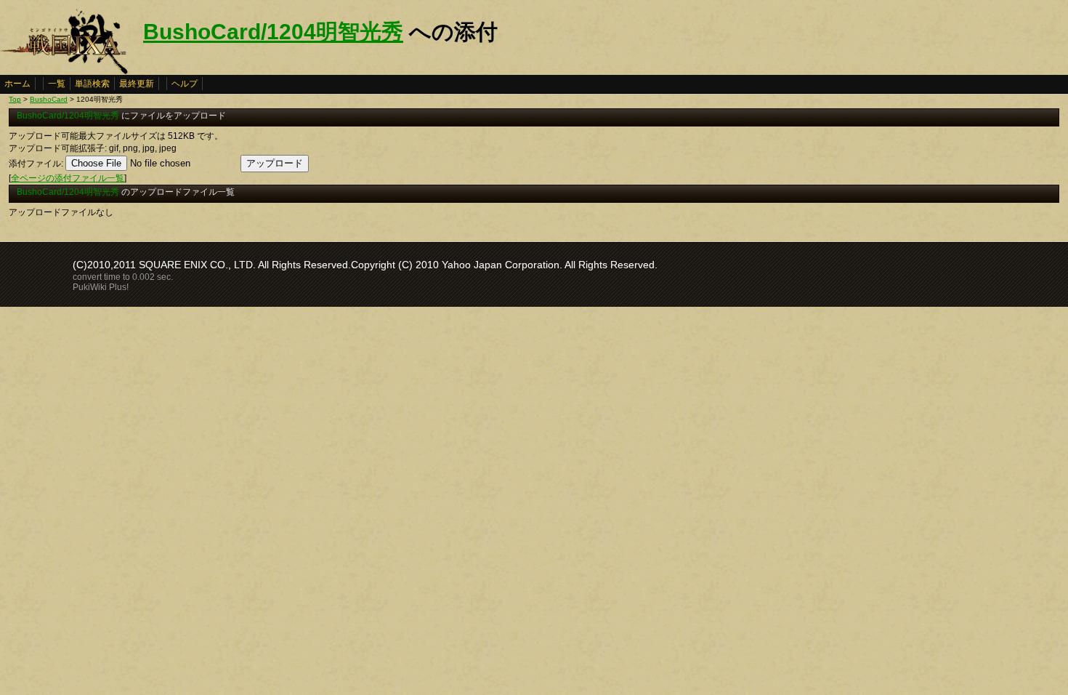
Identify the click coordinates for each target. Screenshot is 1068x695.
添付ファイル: (36, 163)
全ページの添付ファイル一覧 (67, 178)
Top (15, 99)
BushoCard (49, 99)
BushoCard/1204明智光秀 (273, 32)
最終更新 (136, 84)
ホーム (17, 84)
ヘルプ (184, 84)
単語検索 (92, 84)
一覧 (56, 84)
